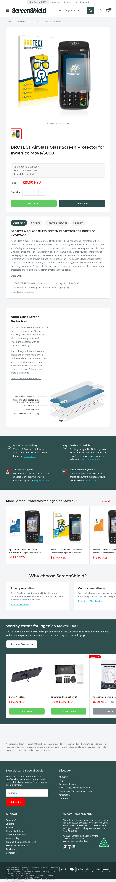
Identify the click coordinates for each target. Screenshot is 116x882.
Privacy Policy (12, 838)
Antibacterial (65, 794)
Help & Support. (42, 480)
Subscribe (16, 802)
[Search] (90, 10)
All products (19, 21)
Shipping (10, 823)
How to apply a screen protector (75, 787)
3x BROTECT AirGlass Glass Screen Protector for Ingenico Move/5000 (66, 551)
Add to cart (34, 203)
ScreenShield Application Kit (64, 696)
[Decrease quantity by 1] (26, 192)
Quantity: (16, 192)
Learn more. (29, 456)
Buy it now (82, 203)
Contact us (11, 852)
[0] (107, 10)
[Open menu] (7, 10)
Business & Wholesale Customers (75, 791)
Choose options (68, 711)
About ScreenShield (20, 604)
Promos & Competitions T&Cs (21, 841)
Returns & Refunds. (91, 459)
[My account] (101, 10)
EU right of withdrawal (17, 845)
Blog (61, 780)
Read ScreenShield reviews (90, 601)
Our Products (65, 798)
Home (8, 21)
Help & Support (82, 2)
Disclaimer (11, 849)
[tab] (19, 223)
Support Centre (13, 820)
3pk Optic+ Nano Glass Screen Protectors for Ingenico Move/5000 (25, 551)
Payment (10, 827)
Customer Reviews (68, 784)
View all (106, 501)
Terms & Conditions (16, 834)
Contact (67, 2)
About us (56, 2)
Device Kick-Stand (17, 696)
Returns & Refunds (15, 831)
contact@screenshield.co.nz (76, 841)
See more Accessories (22, 644)
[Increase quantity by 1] (42, 192)
